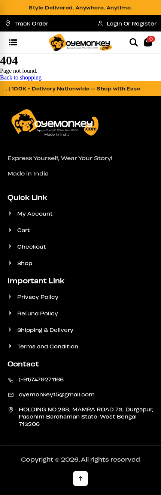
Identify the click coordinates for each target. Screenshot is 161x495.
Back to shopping (21, 77)
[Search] (134, 42)
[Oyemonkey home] (80, 42)
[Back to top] (80, 478)
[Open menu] (13, 42)
